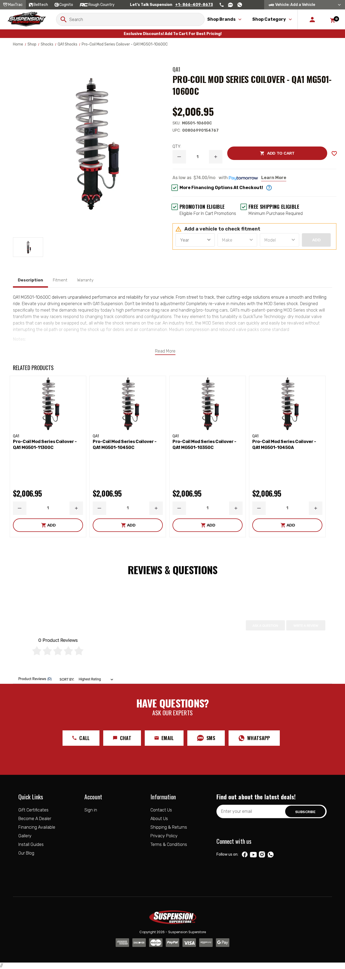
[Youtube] (253, 854)
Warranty (85, 280)
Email (167, 737)
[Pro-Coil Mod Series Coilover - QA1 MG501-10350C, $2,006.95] (207, 404)
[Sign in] (312, 19)
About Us (159, 818)
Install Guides (31, 844)
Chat (125, 737)
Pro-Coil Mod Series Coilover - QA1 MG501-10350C (204, 444)
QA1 (176, 69)
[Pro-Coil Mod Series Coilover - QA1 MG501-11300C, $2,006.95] (48, 404)
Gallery (25, 835)
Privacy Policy (164, 835)
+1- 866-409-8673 (194, 4)
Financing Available (36, 827)
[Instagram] (262, 854)
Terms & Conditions (168, 844)
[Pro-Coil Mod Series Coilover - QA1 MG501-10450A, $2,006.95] (287, 404)
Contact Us (161, 810)
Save (334, 153)
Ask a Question (265, 626)
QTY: (176, 146)
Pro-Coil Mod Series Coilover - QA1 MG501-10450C (125, 444)
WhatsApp (258, 737)
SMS (210, 737)
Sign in (90, 810)
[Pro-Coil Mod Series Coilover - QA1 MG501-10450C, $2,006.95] (128, 404)
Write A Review (306, 626)
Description (30, 280)
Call (84, 737)
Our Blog (26, 853)
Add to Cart (260, 153)
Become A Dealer (34, 818)
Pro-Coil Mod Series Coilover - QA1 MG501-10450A (284, 444)
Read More (165, 351)
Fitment (60, 280)
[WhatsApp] (271, 855)
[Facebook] (245, 854)
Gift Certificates (33, 810)
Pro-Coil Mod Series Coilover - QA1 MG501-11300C (45, 444)
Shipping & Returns (168, 827)
